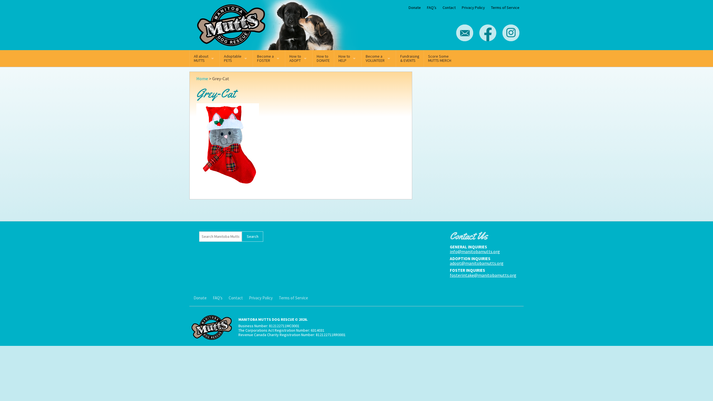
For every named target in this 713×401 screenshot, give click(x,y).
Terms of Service (505, 7)
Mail (464, 33)
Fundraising (409, 58)
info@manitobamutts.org (475, 251)
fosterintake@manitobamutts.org (483, 275)
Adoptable (232, 58)
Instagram (510, 33)
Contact (449, 7)
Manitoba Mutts (231, 24)
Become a (265, 58)
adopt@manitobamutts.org (477, 263)
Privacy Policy (473, 7)
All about (201, 58)
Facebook (487, 33)
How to (295, 58)
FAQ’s (431, 7)
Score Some (439, 58)
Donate (415, 7)
